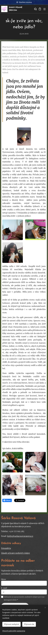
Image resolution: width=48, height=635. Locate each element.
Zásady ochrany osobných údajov (15, 553)
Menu (44, 9)
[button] (35, 9)
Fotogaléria (6, 548)
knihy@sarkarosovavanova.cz (20, 536)
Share (8, 500)
